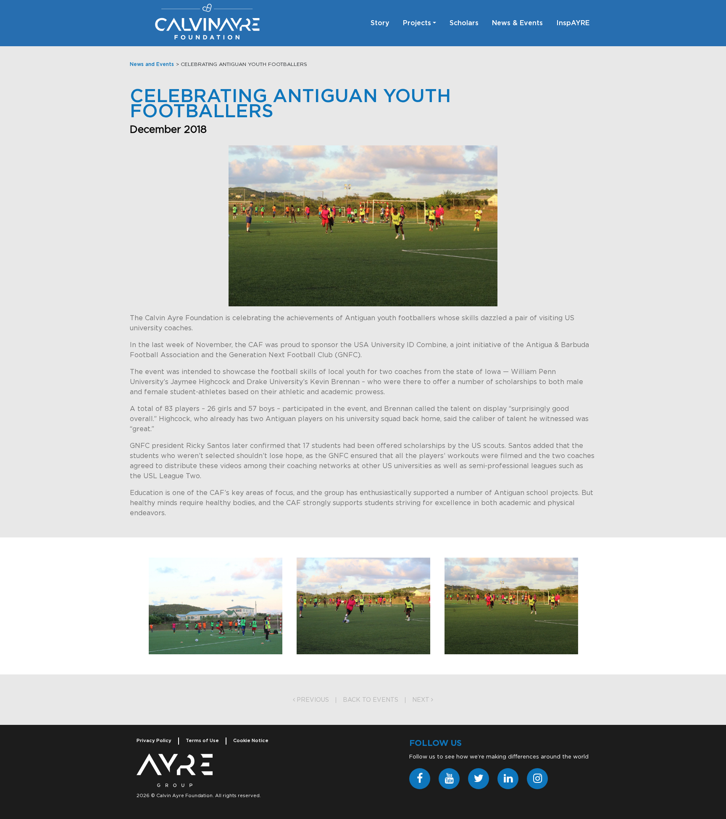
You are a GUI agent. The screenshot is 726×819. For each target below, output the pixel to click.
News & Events (517, 23)
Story (380, 23)
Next (421, 700)
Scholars (464, 23)
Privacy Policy (154, 740)
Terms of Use (202, 740)
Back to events (370, 700)
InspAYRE (572, 23)
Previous (312, 700)
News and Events (152, 64)
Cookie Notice (250, 740)
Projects (417, 23)
